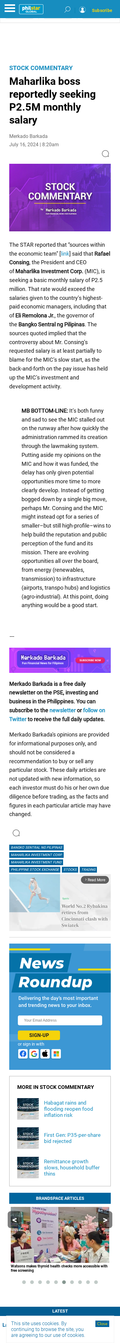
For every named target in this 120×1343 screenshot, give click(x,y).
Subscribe (102, 10)
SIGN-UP (39, 1035)
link (65, 253)
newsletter (63, 710)
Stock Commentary (41, 68)
